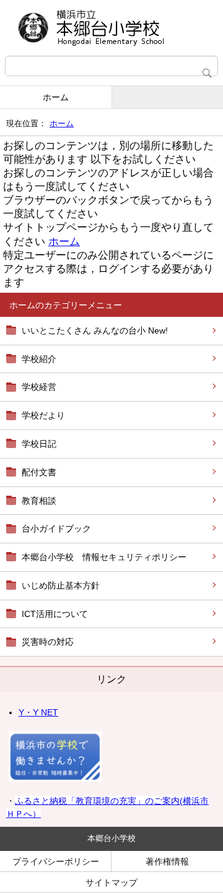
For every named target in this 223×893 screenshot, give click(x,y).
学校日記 (39, 444)
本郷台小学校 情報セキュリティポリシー (104, 557)
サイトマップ (111, 882)
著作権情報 (167, 861)
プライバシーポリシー (55, 861)
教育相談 (39, 501)
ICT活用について (55, 614)
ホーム (56, 97)
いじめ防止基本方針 (61, 585)
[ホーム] (111, 27)
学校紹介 (39, 359)
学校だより (43, 415)
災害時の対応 (48, 642)
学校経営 (39, 387)
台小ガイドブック (56, 528)
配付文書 (39, 472)
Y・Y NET (38, 712)
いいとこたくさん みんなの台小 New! (95, 330)
